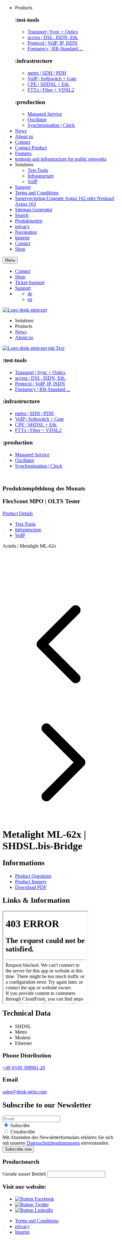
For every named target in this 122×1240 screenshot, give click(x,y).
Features (23, 153)
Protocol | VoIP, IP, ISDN (53, 43)
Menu (10, 260)
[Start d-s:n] (33, 348)
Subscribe (19, 1125)
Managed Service (45, 114)
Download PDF (31, 887)
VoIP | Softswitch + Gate (52, 78)
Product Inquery (31, 881)
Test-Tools (38, 170)
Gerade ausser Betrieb (24, 1174)
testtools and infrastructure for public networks (60, 159)
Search (21, 215)
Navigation (26, 232)
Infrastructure (41, 175)
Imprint (22, 237)
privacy (22, 226)
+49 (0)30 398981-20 (24, 1067)
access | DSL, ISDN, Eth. (53, 37)
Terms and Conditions (36, 192)
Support (23, 187)
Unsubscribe (22, 1131)
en (30, 299)
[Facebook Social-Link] (34, 1199)
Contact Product (31, 147)
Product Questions (33, 876)
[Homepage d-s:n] (25, 310)
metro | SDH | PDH (47, 73)
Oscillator (37, 119)
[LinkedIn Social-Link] (34, 1210)
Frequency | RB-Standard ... (55, 48)
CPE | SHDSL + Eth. (49, 84)
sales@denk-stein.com (25, 1091)
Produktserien (28, 220)
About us (24, 136)
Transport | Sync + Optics (53, 31)
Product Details (18, 513)
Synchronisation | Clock (51, 125)
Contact (22, 142)
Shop (20, 249)
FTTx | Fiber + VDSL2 (51, 90)
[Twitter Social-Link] (32, 1204)
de (30, 293)
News (21, 130)
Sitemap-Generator (33, 209)
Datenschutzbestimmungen (53, 1143)
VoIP (33, 181)
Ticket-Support (29, 282)
